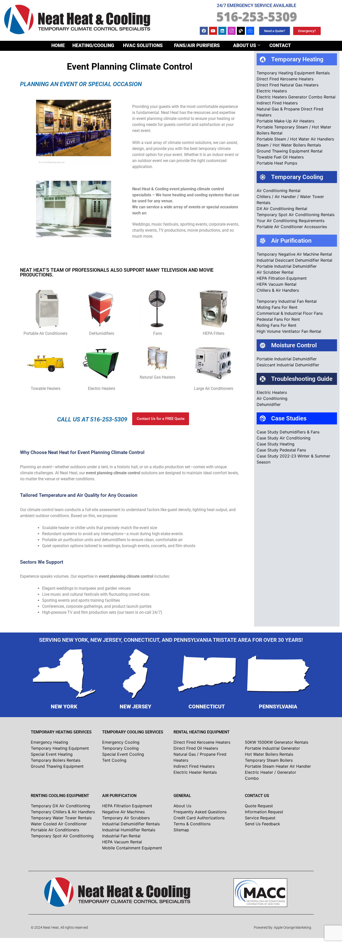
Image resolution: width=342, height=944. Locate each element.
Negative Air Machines (123, 811)
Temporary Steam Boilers (269, 760)
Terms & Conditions (192, 823)
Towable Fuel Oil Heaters (280, 157)
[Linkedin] (222, 31)
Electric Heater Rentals (195, 772)
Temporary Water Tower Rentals (61, 817)
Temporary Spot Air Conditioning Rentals (295, 214)
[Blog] (241, 31)
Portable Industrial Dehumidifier (287, 266)
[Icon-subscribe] (250, 31)
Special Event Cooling (123, 754)
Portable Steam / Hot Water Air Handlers (295, 138)
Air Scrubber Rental (275, 272)
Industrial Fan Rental (121, 835)
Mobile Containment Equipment (132, 847)
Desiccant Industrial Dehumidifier (288, 364)
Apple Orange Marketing (292, 927)
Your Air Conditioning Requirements (290, 220)
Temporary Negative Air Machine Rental (294, 254)
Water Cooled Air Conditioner (59, 823)
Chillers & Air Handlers (278, 290)
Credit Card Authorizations (199, 817)
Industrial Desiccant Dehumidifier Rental (294, 260)
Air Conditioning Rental (278, 190)
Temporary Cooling (120, 748)
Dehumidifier (269, 404)
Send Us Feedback (262, 823)
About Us (244, 45)
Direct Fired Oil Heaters (196, 748)
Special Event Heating (52, 754)
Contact (280, 45)
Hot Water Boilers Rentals (269, 754)
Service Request (260, 817)
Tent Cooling (114, 760)
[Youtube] (213, 31)
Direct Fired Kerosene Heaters (285, 78)
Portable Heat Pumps (277, 163)
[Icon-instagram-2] (232, 31)
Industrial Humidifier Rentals (128, 829)
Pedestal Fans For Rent (278, 319)
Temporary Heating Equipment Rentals (293, 72)
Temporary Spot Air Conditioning (62, 835)
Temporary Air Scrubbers (126, 817)
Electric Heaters (272, 90)
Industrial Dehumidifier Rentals (131, 823)
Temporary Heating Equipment (60, 748)
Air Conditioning (272, 398)
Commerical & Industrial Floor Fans (290, 313)
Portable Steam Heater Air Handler (278, 766)
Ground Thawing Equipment (57, 766)
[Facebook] (204, 31)
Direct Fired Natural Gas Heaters (287, 84)
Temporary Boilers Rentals (55, 760)
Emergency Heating (49, 742)
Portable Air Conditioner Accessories (292, 226)
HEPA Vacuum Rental (276, 284)
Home (58, 45)
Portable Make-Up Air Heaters (285, 120)
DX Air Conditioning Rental (282, 208)
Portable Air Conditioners (55, 829)
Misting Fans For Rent (277, 307)
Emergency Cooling (120, 742)
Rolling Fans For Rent (276, 325)
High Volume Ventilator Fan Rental (289, 331)
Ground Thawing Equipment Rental (289, 150)
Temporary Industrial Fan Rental (287, 301)
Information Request (264, 811)
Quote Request (259, 805)
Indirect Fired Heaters (277, 102)
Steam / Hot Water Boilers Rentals (289, 144)
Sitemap (181, 829)
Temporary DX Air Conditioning (60, 805)
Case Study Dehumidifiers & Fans (288, 431)
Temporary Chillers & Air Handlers (63, 811)
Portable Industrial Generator (272, 748)
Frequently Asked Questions (200, 811)
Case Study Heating (275, 443)
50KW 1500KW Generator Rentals (276, 742)
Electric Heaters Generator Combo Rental (296, 96)
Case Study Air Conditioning (283, 437)
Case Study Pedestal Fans (281, 449)
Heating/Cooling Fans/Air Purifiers (146, 45)
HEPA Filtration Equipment (282, 278)
